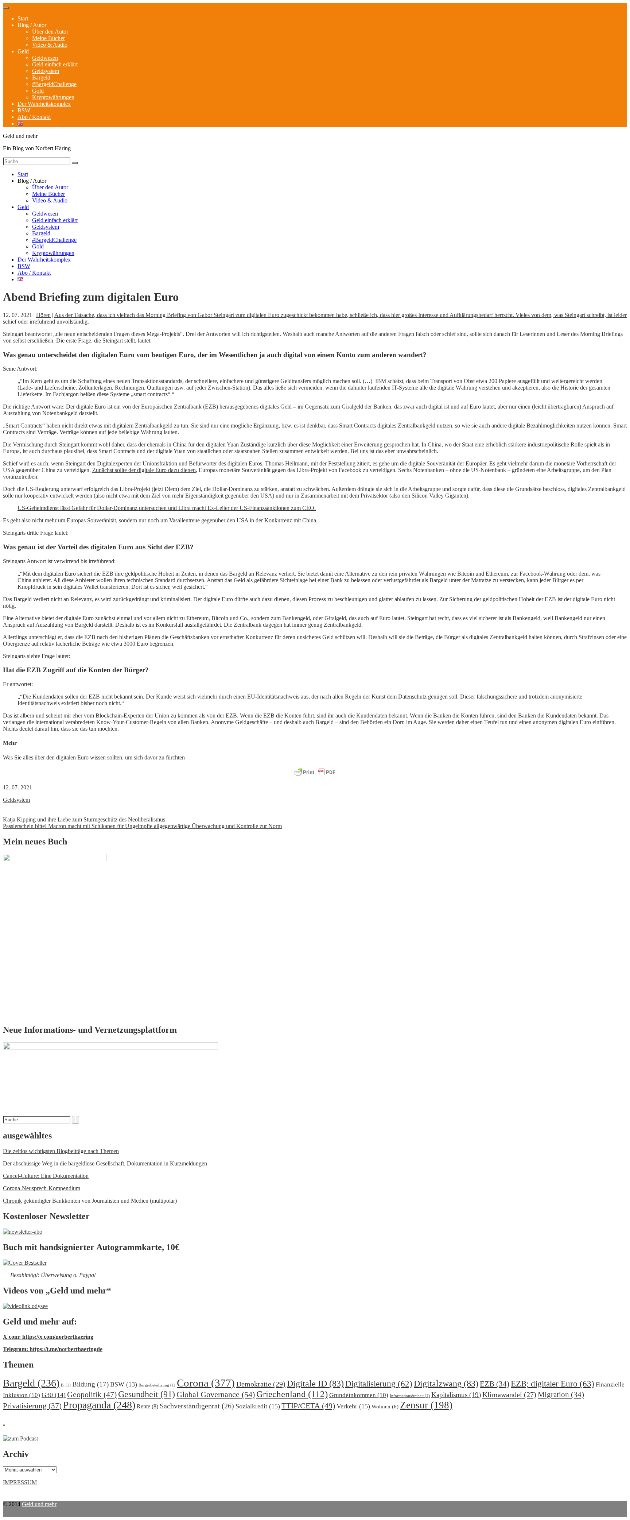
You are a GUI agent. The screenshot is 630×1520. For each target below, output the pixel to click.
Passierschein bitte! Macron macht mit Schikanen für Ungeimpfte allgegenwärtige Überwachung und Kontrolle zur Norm (142, 826)
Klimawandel (509, 1395)
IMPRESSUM (20, 1482)
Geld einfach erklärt (55, 64)
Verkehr (353, 1406)
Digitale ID (315, 1383)
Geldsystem (45, 71)
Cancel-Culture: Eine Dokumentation (46, 1176)
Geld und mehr (39, 1504)
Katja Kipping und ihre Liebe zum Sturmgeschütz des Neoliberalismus (84, 819)
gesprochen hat (401, 444)
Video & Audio (49, 45)
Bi (66, 1385)
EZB (494, 1384)
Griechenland (292, 1394)
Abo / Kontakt (34, 117)
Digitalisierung (378, 1383)
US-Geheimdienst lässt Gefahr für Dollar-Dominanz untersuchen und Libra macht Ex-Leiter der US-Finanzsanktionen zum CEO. (167, 508)
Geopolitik (92, 1394)
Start (23, 18)
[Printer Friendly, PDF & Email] (315, 772)
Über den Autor (50, 31)
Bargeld (41, 77)
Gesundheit (146, 1394)
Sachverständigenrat (197, 1406)
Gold (38, 91)
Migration (561, 1394)
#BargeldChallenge (54, 84)
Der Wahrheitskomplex (44, 104)
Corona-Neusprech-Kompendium (41, 1188)
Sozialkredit (258, 1406)
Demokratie (260, 1384)
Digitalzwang (446, 1383)
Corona (206, 1383)
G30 (54, 1395)
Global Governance (215, 1394)
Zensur (426, 1405)
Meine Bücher (48, 38)
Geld (23, 51)
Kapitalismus (456, 1395)
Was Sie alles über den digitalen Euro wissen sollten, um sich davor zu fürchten (94, 757)
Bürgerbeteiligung (157, 1385)
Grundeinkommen (358, 1395)
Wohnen (385, 1406)
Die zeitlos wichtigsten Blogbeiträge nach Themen (61, 1151)
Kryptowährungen (53, 97)
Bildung (90, 1384)
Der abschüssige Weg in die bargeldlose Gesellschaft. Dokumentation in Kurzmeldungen (105, 1163)
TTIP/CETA (308, 1405)
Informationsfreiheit (410, 1396)
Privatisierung (32, 1405)
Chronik (12, 1201)
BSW (24, 110)
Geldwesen (45, 58)
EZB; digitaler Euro (552, 1383)
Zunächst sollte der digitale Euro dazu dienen (144, 470)
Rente (147, 1406)
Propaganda (99, 1405)
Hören (43, 315)
